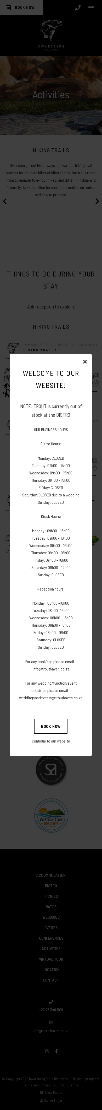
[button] (85, 362)
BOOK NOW (51, 726)
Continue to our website (51, 740)
